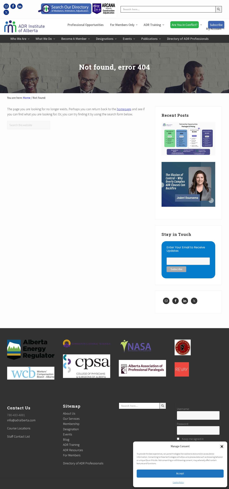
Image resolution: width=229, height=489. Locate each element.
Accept (180, 473)
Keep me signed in (193, 439)
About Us (69, 413)
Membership (71, 424)
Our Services (71, 419)
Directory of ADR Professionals (83, 463)
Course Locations (18, 428)
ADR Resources (73, 450)
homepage (124, 109)
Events (67, 434)
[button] (222, 446)
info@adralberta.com (21, 420)
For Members (72, 455)
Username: (183, 409)
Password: (183, 424)
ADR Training (71, 445)
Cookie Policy (178, 482)
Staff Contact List (18, 436)
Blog (66, 439)
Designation (71, 429)
